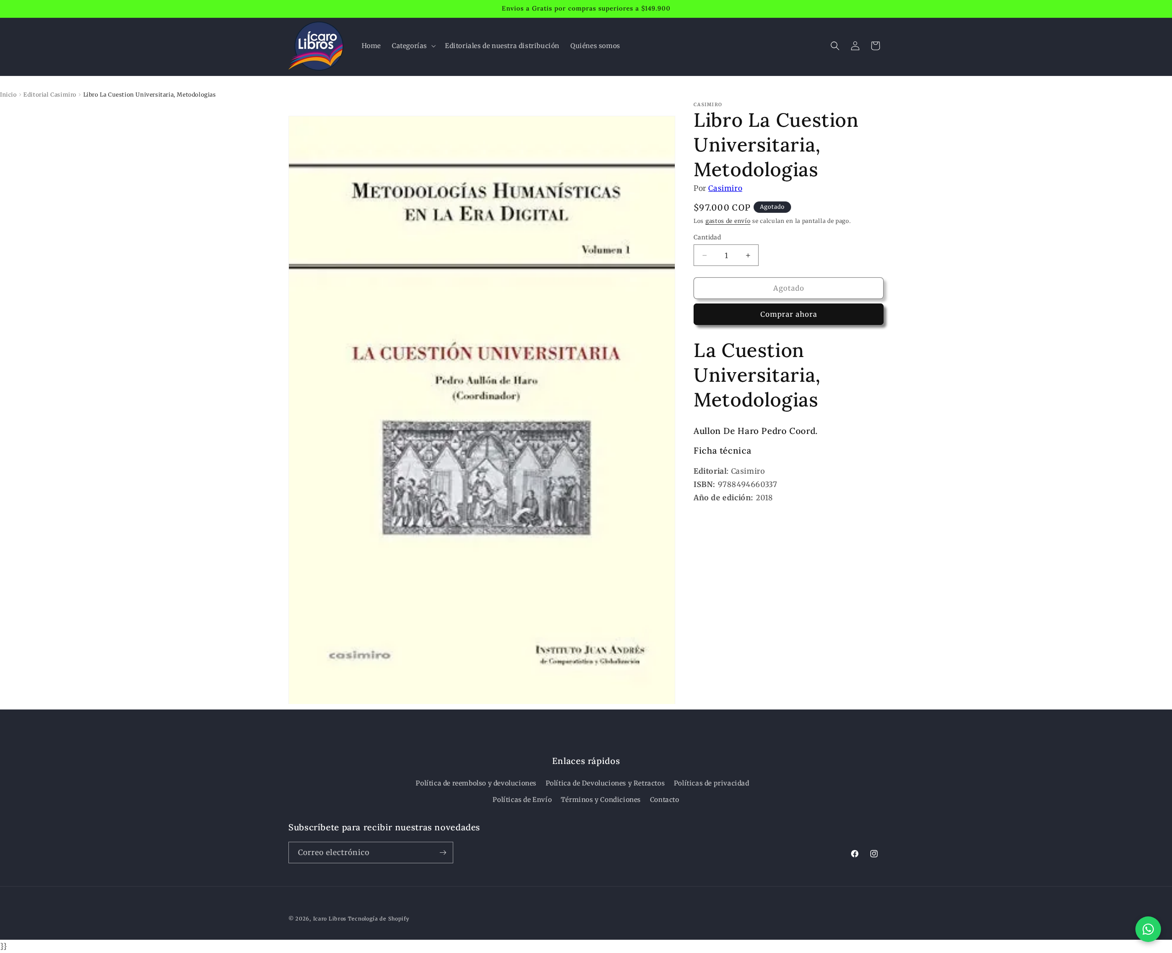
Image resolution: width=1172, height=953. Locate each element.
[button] (413, 45)
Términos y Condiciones (601, 800)
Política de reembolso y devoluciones (476, 783)
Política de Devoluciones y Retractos (605, 783)
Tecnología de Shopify (378, 918)
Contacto (664, 800)
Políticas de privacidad (711, 783)
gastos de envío (728, 221)
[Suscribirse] (443, 852)
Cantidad (707, 237)
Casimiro (725, 188)
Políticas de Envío (522, 800)
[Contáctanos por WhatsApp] (1148, 929)
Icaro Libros (329, 918)
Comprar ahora (788, 314)
